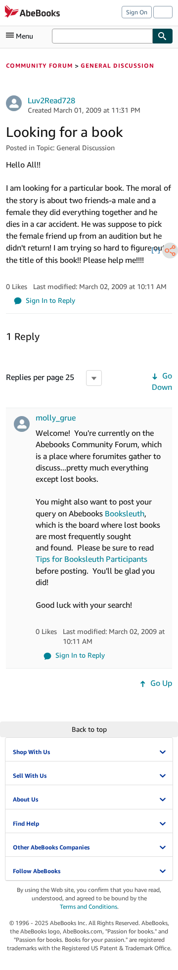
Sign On (136, 12)
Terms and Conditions (88, 906)
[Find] (163, 36)
